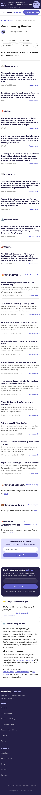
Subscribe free (20, 555)
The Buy (4, 735)
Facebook (26, 40)
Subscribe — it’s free (31, 12)
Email (13, 40)
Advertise (4, 753)
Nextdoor (28, 46)
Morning (14, 12)
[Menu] (3, 12)
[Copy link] (37, 45)
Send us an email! (22, 613)
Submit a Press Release (9, 730)
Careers (4, 769)
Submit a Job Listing (8, 719)
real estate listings (22, 672)
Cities (3, 764)
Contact (4, 775)
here (6, 494)
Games (3, 741)
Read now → (36, 4)
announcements (8, 672)
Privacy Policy (13, 790)
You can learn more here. (25, 660)
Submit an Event (6, 713)
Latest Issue (5, 708)
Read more (33, 85)
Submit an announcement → (30, 523)
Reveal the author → (9, 616)
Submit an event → (32, 275)
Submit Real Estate (7, 724)
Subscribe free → (20, 587)
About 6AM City (6, 758)
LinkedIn (8, 46)
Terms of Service (26, 790)
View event (33, 296)
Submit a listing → (33, 485)
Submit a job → (34, 505)
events (26, 669)
